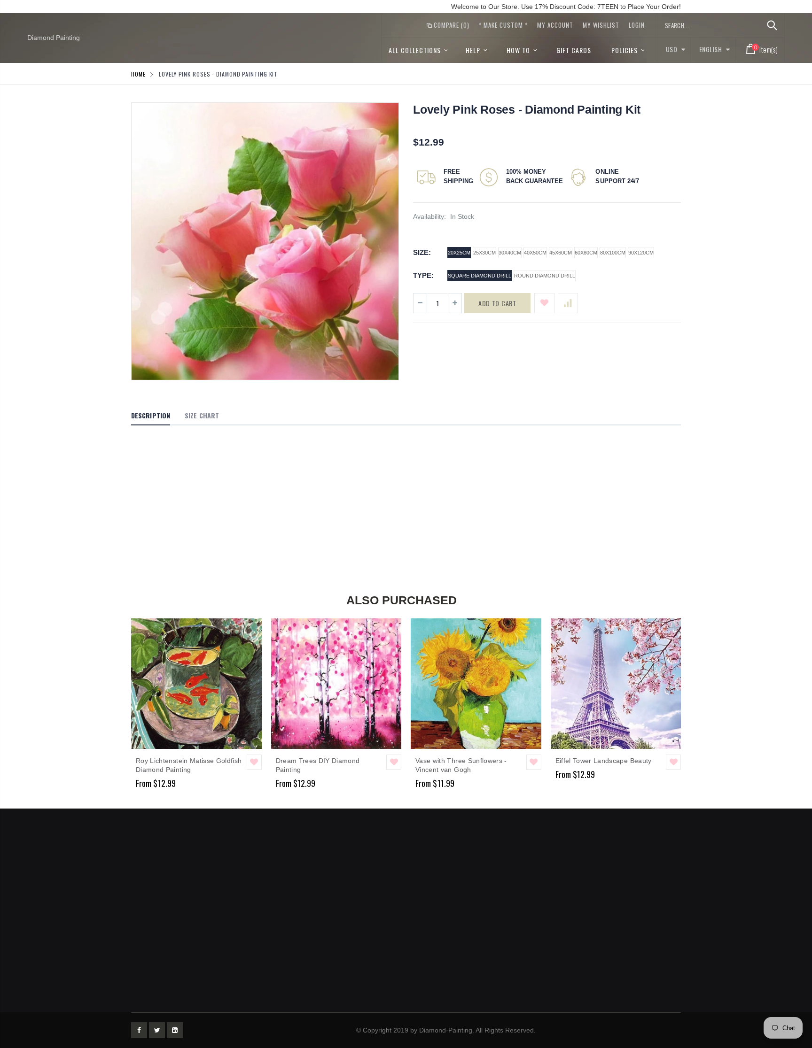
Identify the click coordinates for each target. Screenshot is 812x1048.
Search (772, 25)
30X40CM (510, 252)
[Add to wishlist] (544, 303)
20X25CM (459, 252)
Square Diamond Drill (479, 275)
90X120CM (641, 252)
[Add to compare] (568, 303)
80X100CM (612, 252)
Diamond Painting (53, 37)
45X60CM (560, 252)
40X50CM (535, 252)
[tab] (150, 416)
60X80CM (586, 252)
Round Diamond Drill (544, 275)
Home (138, 74)
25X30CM (484, 252)
